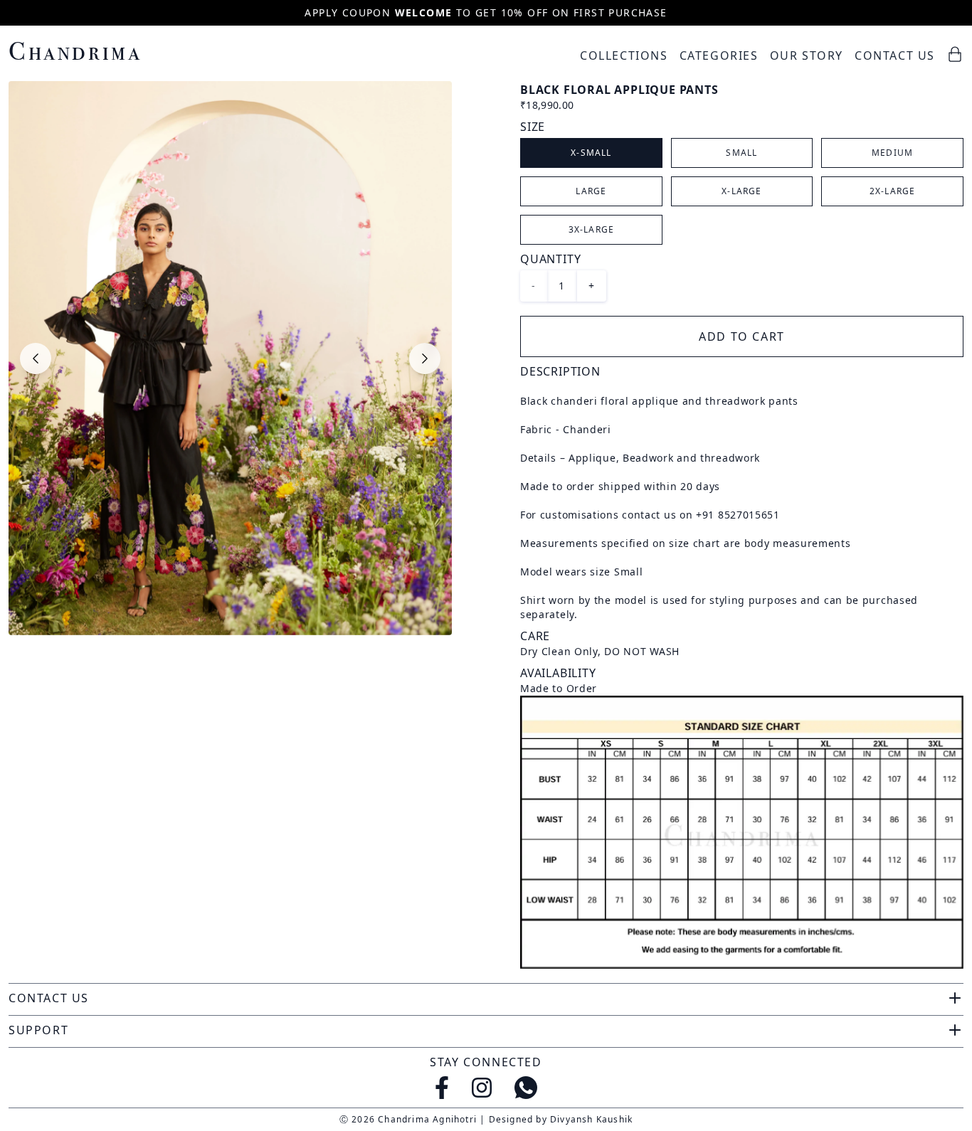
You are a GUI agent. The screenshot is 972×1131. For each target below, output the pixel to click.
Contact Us (895, 55)
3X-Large (592, 229)
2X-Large (893, 191)
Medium (892, 153)
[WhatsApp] (525, 1087)
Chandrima (75, 51)
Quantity (550, 259)
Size (532, 126)
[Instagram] (482, 1087)
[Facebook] (442, 1087)
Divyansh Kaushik (591, 1119)
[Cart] (954, 54)
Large (591, 191)
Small (741, 153)
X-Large (741, 191)
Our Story (806, 55)
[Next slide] (424, 358)
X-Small (591, 153)
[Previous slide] (35, 358)
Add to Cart (742, 336)
